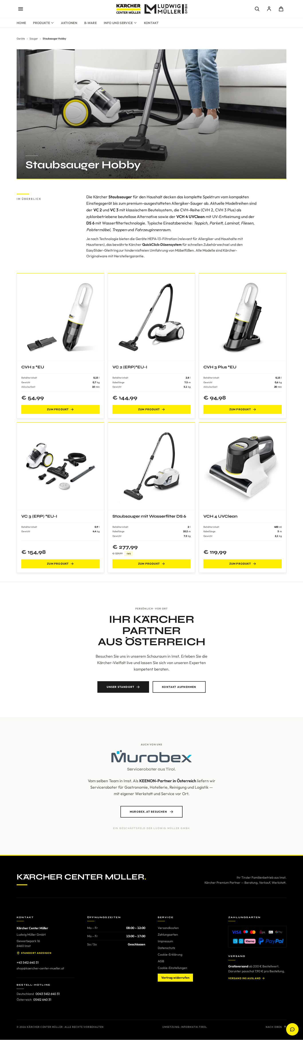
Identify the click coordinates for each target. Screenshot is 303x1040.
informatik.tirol (194, 1026)
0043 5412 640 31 (47, 994)
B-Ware (90, 23)
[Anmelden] (269, 9)
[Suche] (257, 9)
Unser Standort (120, 687)
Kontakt (151, 23)
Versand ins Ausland (244, 978)
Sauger (34, 38)
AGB (161, 961)
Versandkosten (168, 928)
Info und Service (118, 23)
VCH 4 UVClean (220, 516)
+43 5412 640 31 (28, 963)
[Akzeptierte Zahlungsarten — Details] (257, 936)
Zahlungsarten (168, 935)
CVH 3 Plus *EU (219, 367)
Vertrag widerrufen (175, 978)
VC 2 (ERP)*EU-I (129, 367)
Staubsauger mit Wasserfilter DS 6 (149, 516)
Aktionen (69, 23)
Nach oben (274, 1026)
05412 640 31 (42, 1000)
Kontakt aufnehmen (179, 687)
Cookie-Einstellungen (172, 968)
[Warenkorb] (281, 9)
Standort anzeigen (36, 953)
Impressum (165, 941)
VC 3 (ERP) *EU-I (39, 516)
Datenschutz (166, 948)
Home (21, 23)
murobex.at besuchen (148, 811)
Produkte (41, 23)
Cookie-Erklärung (170, 955)
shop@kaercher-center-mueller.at (40, 968)
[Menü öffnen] (20, 9)
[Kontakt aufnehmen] (292, 1029)
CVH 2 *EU (32, 367)
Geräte (21, 38)
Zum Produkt (58, 409)
